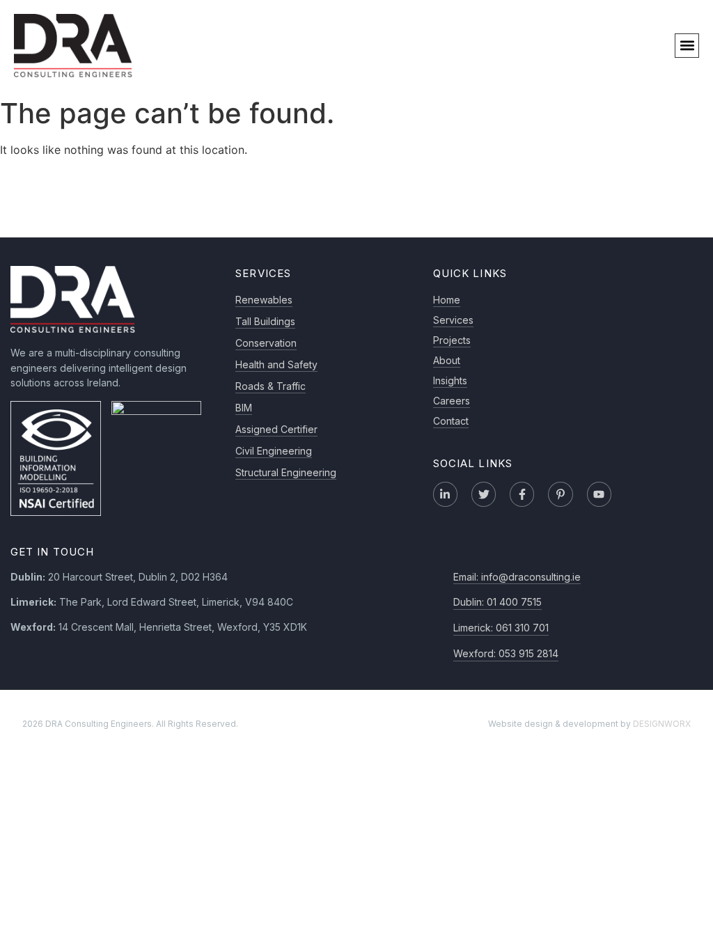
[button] (687, 45)
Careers (451, 401)
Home (446, 300)
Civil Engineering (273, 451)
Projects (452, 340)
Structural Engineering (285, 472)
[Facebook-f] (522, 494)
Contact (451, 421)
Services (453, 320)
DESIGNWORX (662, 723)
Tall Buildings (265, 321)
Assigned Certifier (276, 429)
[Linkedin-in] (445, 494)
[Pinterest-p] (560, 494)
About (446, 360)
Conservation (266, 343)
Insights (450, 380)
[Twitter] (483, 494)
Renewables (263, 300)
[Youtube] (599, 494)
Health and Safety (276, 364)
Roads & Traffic (270, 386)
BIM (243, 408)
